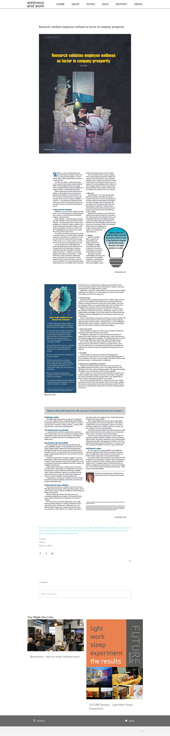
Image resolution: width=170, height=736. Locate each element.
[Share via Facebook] (40, 553)
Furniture (42, 538)
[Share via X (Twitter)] (46, 553)
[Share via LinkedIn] (52, 553)
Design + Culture (45, 545)
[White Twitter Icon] (126, 720)
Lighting (42, 542)
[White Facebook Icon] (34, 720)
